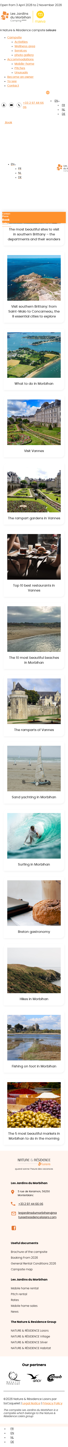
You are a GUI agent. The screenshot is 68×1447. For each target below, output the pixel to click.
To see (12, 81)
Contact (13, 85)
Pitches (20, 68)
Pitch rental (19, 1294)
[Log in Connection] (4, 105)
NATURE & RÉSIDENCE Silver (29, 1342)
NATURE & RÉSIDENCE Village (30, 1336)
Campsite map (22, 1269)
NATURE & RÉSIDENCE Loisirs (30, 1330)
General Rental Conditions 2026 (33, 1263)
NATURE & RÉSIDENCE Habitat (31, 1348)
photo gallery (24, 55)
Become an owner (20, 76)
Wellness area (25, 46)
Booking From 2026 (24, 1257)
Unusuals (21, 72)
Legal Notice (31, 1403)
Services (21, 50)
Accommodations (20, 59)
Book (8, 122)
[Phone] (19, 105)
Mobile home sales (24, 1305)
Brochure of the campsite (29, 1251)
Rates (15, 1300)
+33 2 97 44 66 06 (33, 105)
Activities (21, 41)
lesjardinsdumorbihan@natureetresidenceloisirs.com (37, 1215)
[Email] (11, 105)
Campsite (14, 37)
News (14, 1311)
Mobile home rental (25, 1288)
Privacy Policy (52, 1403)
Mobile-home (24, 63)
